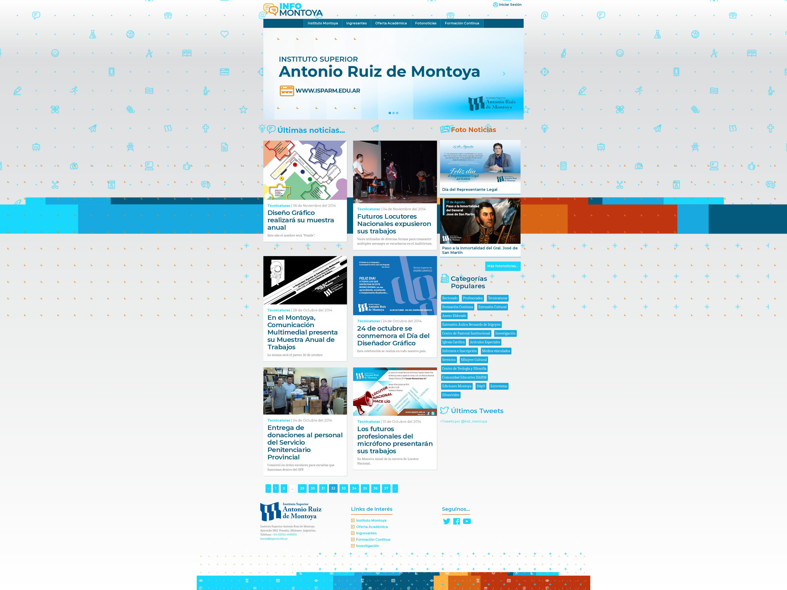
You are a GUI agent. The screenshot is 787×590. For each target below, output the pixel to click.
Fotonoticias (426, 23)
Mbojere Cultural (474, 360)
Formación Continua (462, 23)
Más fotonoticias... (502, 266)
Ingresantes (356, 23)
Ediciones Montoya (456, 386)
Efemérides (450, 395)
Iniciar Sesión (510, 5)
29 (302, 488)
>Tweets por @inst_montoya (463, 421)
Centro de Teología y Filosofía (464, 368)
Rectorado (450, 298)
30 (313, 488)
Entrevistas (498, 386)
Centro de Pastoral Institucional (466, 333)
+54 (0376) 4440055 (284, 534)
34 (354, 488)
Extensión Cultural (492, 307)
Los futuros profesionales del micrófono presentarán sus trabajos (395, 440)
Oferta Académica (391, 23)
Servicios (449, 360)
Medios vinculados (496, 351)
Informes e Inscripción (459, 351)
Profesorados (473, 298)
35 (365, 488)
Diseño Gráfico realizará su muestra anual (300, 220)
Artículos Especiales (485, 342)
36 (375, 488)
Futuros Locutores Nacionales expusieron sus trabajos (394, 223)
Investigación (505, 333)
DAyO (481, 386)
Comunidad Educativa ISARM (464, 377)
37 (386, 488)
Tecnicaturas (278, 206)
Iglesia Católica (453, 342)
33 (344, 488)
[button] (283, 74)
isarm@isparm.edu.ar (274, 538)
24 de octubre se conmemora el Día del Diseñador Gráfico (393, 335)
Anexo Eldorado (454, 316)
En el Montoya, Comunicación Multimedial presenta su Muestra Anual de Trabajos (302, 332)
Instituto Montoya (323, 23)
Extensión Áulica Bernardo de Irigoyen (471, 324)
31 (323, 488)
